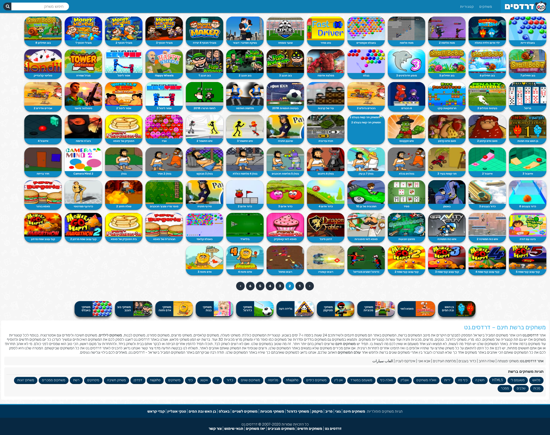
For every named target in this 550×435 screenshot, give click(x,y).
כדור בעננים (467, 361)
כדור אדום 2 (245, 206)
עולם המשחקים (349, 352)
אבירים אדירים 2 (43, 108)
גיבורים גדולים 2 (366, 108)
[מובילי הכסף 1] (83, 28)
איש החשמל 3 (245, 140)
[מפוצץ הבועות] (406, 225)
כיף (190, 380)
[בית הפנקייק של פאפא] (123, 225)
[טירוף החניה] (204, 192)
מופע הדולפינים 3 (406, 75)
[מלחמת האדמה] (245, 94)
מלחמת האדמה (245, 108)
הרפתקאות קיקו (447, 108)
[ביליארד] (245, 225)
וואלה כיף (386, 380)
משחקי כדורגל (298, 411)
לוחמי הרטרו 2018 (204, 108)
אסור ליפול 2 (123, 108)
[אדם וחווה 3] (204, 257)
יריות (447, 380)
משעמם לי (518, 380)
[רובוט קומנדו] (325, 257)
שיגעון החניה (285, 140)
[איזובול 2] (487, 159)
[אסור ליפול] (123, 61)
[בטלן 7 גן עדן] (366, 159)
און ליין (338, 380)
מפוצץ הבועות (406, 239)
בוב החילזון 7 (527, 75)
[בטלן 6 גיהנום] (325, 159)
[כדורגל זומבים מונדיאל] (366, 257)
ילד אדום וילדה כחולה (487, 42)
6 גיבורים (406, 108)
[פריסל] (527, 94)
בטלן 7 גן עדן (366, 173)
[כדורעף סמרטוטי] (83, 192)
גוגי (338, 411)
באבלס (224, 411)
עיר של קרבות (326, 108)
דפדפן (138, 380)
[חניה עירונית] (325, 126)
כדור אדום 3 (285, 206)
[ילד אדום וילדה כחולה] (487, 28)
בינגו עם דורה (528, 239)
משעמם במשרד (361, 380)
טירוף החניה (204, 206)
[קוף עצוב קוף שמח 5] (527, 257)
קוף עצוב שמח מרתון (43, 239)
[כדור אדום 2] (245, 192)
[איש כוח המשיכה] (447, 225)
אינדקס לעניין (405, 361)
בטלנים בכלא (406, 173)
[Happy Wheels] (164, 61)
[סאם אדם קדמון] (447, 126)
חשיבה (479, 380)
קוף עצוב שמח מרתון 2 (83, 239)
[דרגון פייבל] (325, 225)
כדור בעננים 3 (487, 206)
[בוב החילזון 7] (527, 61)
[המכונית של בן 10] (366, 192)
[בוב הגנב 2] (245, 61)
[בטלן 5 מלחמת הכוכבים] (285, 159)
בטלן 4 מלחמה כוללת (245, 173)
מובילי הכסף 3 (164, 42)
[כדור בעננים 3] (487, 192)
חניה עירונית (325, 140)
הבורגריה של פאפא (164, 239)
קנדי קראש (156, 411)
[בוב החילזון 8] (43, 28)
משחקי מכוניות (272, 411)
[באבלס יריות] (527, 28)
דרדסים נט (333, 428)
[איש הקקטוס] (406, 126)
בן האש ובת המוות (527, 140)
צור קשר (215, 428)
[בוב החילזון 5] (447, 61)
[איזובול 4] (43, 126)
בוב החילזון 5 (446, 75)
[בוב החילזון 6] (487, 61)
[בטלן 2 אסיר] (164, 159)
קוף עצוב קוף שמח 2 (407, 271)
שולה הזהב (487, 361)
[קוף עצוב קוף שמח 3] (447, 257)
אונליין (405, 380)
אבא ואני (424, 361)
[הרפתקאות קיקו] (447, 94)
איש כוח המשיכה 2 (487, 239)
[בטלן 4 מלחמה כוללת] (245, 159)
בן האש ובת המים (202, 411)
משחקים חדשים (309, 428)
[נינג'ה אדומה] (83, 126)
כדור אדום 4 (326, 206)
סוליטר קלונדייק (43, 75)
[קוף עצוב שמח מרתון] (43, 225)
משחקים (485, 7)
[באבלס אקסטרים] (366, 28)
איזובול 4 (43, 140)
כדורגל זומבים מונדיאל (366, 271)
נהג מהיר (326, 42)
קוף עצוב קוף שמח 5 (528, 271)
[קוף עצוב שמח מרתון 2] (83, 225)
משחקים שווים (250, 380)
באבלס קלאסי (204, 239)
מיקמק (317, 411)
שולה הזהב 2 (123, 206)
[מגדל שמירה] (83, 61)
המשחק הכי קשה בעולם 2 (366, 122)
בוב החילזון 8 (43, 42)
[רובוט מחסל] (285, 257)
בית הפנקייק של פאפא (124, 239)
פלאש (536, 380)
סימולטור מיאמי (83, 108)
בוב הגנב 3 (285, 75)
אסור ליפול (124, 75)
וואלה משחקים (426, 380)
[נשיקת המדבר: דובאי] (245, 28)
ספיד (406, 206)
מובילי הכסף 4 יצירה (204, 42)
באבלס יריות (528, 42)
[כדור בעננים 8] (527, 192)
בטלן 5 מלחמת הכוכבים (285, 173)
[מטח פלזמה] (406, 28)
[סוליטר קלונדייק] (43, 61)
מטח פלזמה (406, 42)
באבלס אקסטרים (366, 42)
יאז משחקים (255, 428)
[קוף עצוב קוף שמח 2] (406, 257)
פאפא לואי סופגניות (366, 239)
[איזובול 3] (527, 159)
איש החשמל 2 (204, 140)
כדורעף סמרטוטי (83, 206)
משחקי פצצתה (508, 361)
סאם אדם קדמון (447, 140)
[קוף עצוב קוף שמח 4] (487, 257)
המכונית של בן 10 (366, 206)
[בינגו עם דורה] (527, 225)
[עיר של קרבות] (325, 94)
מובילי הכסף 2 (124, 42)
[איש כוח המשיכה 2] (487, 225)
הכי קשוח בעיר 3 (447, 173)
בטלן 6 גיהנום (326, 173)
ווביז (164, 140)
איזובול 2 (487, 173)
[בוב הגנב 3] (285, 61)
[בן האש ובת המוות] (527, 126)
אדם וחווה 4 (245, 271)
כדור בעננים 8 (527, 206)
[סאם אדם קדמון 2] (487, 126)
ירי (217, 380)
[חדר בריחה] (43, 159)
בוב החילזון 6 (487, 75)
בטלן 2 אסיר (164, 173)
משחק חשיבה (116, 380)
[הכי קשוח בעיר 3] (447, 159)
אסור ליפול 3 (164, 108)
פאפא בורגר (43, 206)
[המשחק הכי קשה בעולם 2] (366, 117)
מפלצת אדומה (326, 75)
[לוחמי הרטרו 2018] (204, 94)
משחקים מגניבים (281, 428)
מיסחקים (93, 380)
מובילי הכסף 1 (83, 42)
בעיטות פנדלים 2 (487, 108)
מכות (536, 388)
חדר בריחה (43, 173)
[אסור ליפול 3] (164, 94)
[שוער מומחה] (285, 28)
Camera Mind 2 (83, 173)
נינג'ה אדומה (83, 140)
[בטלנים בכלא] (406, 159)
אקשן (204, 380)
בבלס (366, 75)
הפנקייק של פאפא (123, 140)
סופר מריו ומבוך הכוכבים (164, 206)
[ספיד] (406, 192)
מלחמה (273, 380)
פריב (329, 411)
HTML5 (497, 380)
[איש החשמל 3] (245, 126)
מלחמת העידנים (444, 361)
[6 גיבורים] (406, 94)
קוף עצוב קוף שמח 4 (487, 271)
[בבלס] (366, 61)
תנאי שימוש (233, 428)
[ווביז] (164, 126)
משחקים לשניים (245, 411)
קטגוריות (467, 7)
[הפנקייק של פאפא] (123, 126)
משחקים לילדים (110, 335)
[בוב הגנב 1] (204, 61)
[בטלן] (123, 159)
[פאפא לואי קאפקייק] (285, 225)
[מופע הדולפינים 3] (406, 61)
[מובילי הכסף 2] (123, 28)
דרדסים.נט (530, 335)
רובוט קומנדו (325, 271)
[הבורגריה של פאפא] (164, 225)
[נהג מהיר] (325, 28)
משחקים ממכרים (53, 380)
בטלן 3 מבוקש (205, 173)
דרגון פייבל (326, 239)
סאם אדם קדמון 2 (487, 140)
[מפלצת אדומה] (325, 61)
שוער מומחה (285, 42)
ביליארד (244, 239)
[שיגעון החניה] (285, 126)
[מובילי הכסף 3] (164, 28)
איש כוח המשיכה (446, 239)
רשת (76, 380)
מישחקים (174, 380)
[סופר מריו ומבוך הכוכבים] (164, 192)
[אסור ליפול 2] (123, 94)
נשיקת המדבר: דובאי (245, 42)
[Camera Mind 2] (83, 159)
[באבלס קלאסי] (204, 225)
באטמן (447, 206)
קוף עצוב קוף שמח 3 (447, 271)
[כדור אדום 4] (325, 192)
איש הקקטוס (406, 140)
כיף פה (463, 380)
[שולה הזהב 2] (123, 192)
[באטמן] (447, 192)
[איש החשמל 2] (204, 126)
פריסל (527, 108)
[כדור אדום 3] (285, 192)
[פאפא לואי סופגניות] (366, 225)
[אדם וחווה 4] (245, 257)
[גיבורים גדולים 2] (366, 94)
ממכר (505, 388)
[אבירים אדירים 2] (43, 94)
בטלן (124, 173)
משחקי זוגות (25, 380)
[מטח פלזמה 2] (447, 28)
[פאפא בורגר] (43, 192)
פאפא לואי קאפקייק (285, 239)
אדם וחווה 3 (205, 271)
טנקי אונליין (176, 411)
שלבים (521, 388)
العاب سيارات (382, 361)
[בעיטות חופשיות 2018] (285, 94)
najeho (155, 380)
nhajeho (292, 380)
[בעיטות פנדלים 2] (487, 94)
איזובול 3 (527, 173)
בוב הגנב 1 (205, 75)
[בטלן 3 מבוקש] (204, 159)
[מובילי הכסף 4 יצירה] (204, 28)
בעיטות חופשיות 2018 (285, 108)
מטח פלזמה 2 (447, 42)
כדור (229, 380)
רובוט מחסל (285, 271)
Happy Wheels (164, 75)
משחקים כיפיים (316, 380)
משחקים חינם (345, 344)
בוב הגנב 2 (245, 75)
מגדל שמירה (83, 75)
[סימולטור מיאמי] (83, 94)
